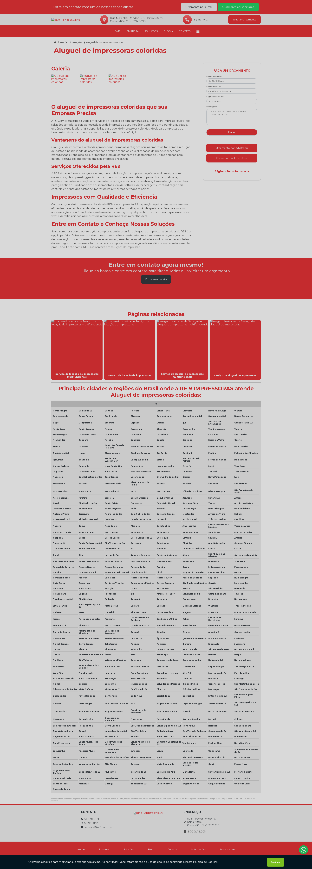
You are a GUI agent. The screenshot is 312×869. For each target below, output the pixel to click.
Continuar (275, 862)
